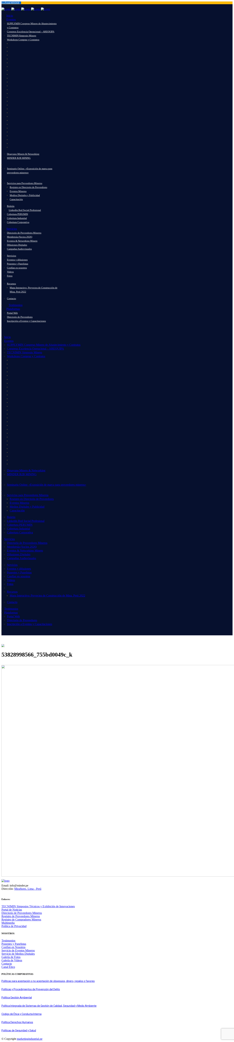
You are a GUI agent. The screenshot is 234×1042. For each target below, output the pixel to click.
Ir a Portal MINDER (10, 2)
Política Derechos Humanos (17, 1022)
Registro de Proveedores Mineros (20, 916)
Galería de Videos (11, 960)
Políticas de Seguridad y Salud (18, 1030)
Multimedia (8, 922)
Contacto (6, 963)
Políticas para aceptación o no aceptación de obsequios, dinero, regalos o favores (48, 981)
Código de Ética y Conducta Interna (21, 1014)
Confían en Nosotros (13, 947)
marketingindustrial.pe (29, 1038)
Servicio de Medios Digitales (18, 953)
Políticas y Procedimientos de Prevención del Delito (30, 989)
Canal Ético (8, 966)
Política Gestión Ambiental (16, 997)
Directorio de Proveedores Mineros (21, 912)
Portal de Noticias (11, 909)
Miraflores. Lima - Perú (27, 888)
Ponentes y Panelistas (13, 943)
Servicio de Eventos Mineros (18, 950)
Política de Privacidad (14, 926)
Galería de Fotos (10, 957)
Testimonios (8, 940)
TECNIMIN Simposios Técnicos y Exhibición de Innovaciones (38, 906)
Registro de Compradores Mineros (21, 919)
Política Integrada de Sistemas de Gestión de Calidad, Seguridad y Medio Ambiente (49, 1005)
